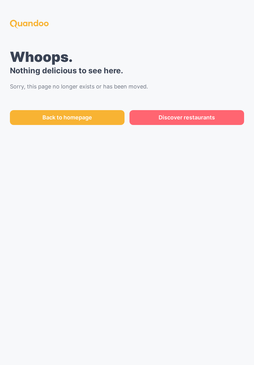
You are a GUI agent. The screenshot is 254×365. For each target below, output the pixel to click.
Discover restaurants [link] (187, 117)
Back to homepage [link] (67, 117)
